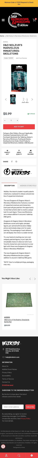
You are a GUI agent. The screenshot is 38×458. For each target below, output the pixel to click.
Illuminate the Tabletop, (19, 137)
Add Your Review (21, 58)
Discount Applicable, (26, 133)
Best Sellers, (14, 133)
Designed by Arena (19, 447)
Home (2, 36)
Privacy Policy (25, 419)
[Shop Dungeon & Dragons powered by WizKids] (19, 20)
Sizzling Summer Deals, (11, 141)
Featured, (6, 135)
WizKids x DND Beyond (25, 143)
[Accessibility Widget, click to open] (3, 446)
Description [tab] (9, 186)
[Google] (16, 161)
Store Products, (24, 141)
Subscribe (30, 407)
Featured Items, (15, 135)
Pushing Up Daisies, (24, 139)
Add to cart (19, 127)
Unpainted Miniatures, (10, 143)
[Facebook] (11, 161)
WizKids (5, 41)
